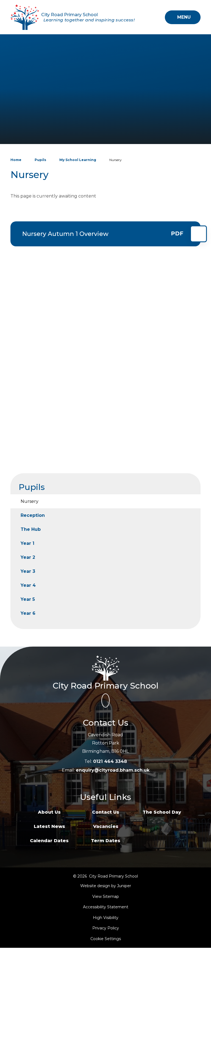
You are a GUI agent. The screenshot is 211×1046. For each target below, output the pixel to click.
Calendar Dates (49, 840)
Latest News (49, 826)
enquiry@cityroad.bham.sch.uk (112, 770)
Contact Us (105, 812)
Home (15, 160)
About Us (49, 812)
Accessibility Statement (105, 906)
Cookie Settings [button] (105, 938)
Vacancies (105, 826)
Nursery (115, 160)
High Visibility (105, 917)
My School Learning (77, 160)
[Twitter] (105, 700)
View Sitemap (105, 896)
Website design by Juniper (105, 885)
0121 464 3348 (110, 761)
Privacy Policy (105, 928)
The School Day (162, 812)
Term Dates (105, 840)
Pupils (40, 160)
